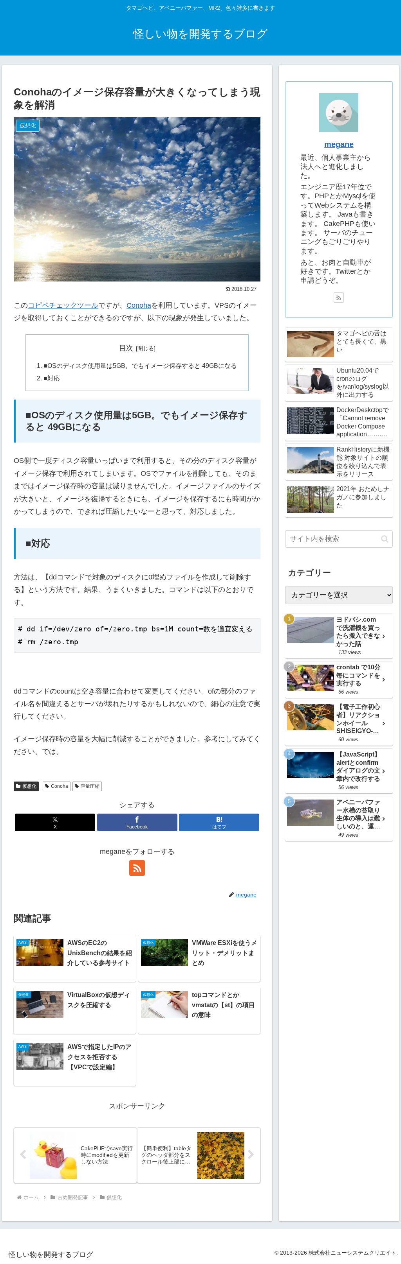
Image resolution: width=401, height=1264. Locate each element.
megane (339, 144)
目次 (126, 348)
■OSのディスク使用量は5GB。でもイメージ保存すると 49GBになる (140, 365)
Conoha (138, 305)
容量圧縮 (90, 786)
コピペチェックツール (63, 305)
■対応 (51, 378)
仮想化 (29, 786)
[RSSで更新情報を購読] (137, 868)
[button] (385, 538)
